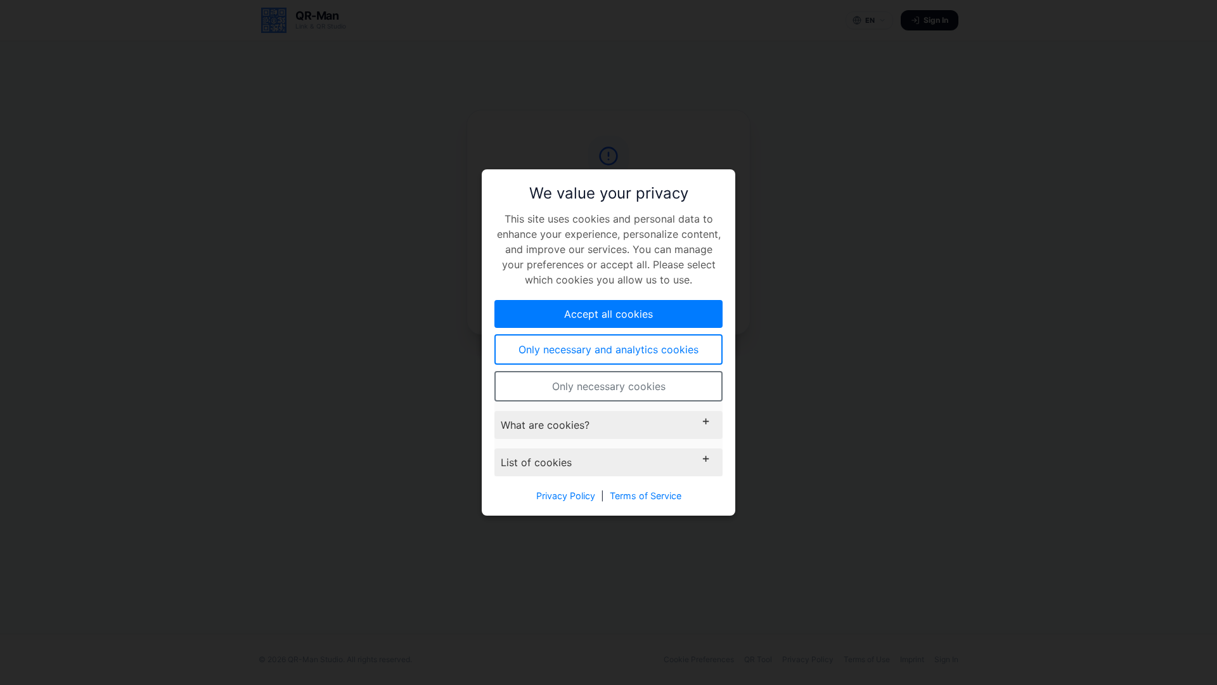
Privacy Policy (565, 495)
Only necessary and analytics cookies (608, 349)
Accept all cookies (608, 314)
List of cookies (536, 462)
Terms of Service (645, 495)
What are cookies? (545, 425)
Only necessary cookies (609, 386)
